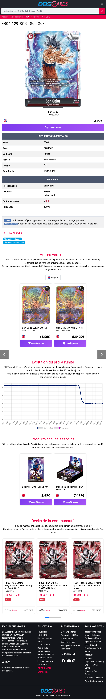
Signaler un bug (68, 642)
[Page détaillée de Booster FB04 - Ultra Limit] (36, 469)
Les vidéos (42, 664)
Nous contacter (68, 639)
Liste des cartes (17, 17)
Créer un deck (44, 645)
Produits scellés (45, 658)
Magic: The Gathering (94, 661)
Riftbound (89, 655)
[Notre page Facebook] (63, 661)
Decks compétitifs (46, 654)
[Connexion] (102, 4)
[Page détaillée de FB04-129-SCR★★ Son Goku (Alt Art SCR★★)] (70, 305)
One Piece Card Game (91, 666)
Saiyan (47, 191)
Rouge (47, 153)
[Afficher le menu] (4, 4)
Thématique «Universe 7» (14, 242)
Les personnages (45, 661)
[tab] (53, 277)
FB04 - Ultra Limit (32, 17)
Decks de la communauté (44, 649)
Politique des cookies (70, 645)
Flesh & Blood (91, 645)
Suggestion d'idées (69, 635)
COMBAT (48, 148)
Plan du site (66, 649)
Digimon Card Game (94, 642)
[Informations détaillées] (47, 288)
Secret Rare (50, 159)
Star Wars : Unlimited (94, 678)
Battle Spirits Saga (93, 632)
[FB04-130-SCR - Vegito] (101, 354)
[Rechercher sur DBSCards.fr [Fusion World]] (102, 11)
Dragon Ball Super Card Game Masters (93, 637)
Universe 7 (49, 195)
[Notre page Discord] (68, 661)
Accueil (5, 17)
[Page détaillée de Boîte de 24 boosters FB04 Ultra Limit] (70, 469)
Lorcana (88, 658)
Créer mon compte (44, 670)
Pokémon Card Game (91, 673)
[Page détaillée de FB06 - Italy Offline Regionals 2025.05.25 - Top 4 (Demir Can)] (19, 560)
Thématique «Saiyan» (12, 239)
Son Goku (49, 185)
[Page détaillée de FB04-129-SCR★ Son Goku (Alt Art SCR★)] (36, 305)
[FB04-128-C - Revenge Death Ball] (4, 354)
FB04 (46, 142)
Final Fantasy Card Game (93, 650)
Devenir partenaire (69, 632)
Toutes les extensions (42, 633)
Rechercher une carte (45, 640)
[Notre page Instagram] (73, 661)
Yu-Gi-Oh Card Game (94, 681)
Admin (14, 610)
